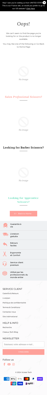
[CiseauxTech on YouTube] (9, 364)
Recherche (7, 327)
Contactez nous (9, 312)
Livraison (6, 298)
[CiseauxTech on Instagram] (14, 364)
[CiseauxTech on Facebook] (5, 364)
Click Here (30, 8)
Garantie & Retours (10, 293)
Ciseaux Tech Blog (10, 332)
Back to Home (24, 213)
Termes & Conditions (11, 307)
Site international (10, 316)
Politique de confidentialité (14, 303)
